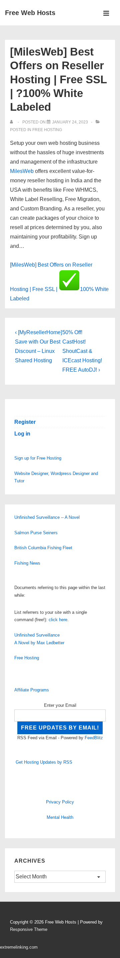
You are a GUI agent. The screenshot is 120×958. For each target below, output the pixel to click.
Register (25, 422)
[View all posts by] (13, 122)
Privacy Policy (60, 801)
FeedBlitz (94, 737)
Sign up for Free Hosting (37, 458)
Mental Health (60, 817)
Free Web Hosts (30, 12)
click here (58, 619)
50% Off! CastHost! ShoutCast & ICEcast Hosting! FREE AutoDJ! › (82, 351)
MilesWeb (22, 171)
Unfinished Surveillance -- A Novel (47, 517)
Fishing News (27, 563)
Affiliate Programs (31, 689)
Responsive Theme (28, 929)
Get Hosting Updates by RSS (44, 762)
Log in (22, 434)
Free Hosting (47, 129)
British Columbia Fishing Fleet (43, 547)
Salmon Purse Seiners (36, 532)
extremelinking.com (19, 947)
